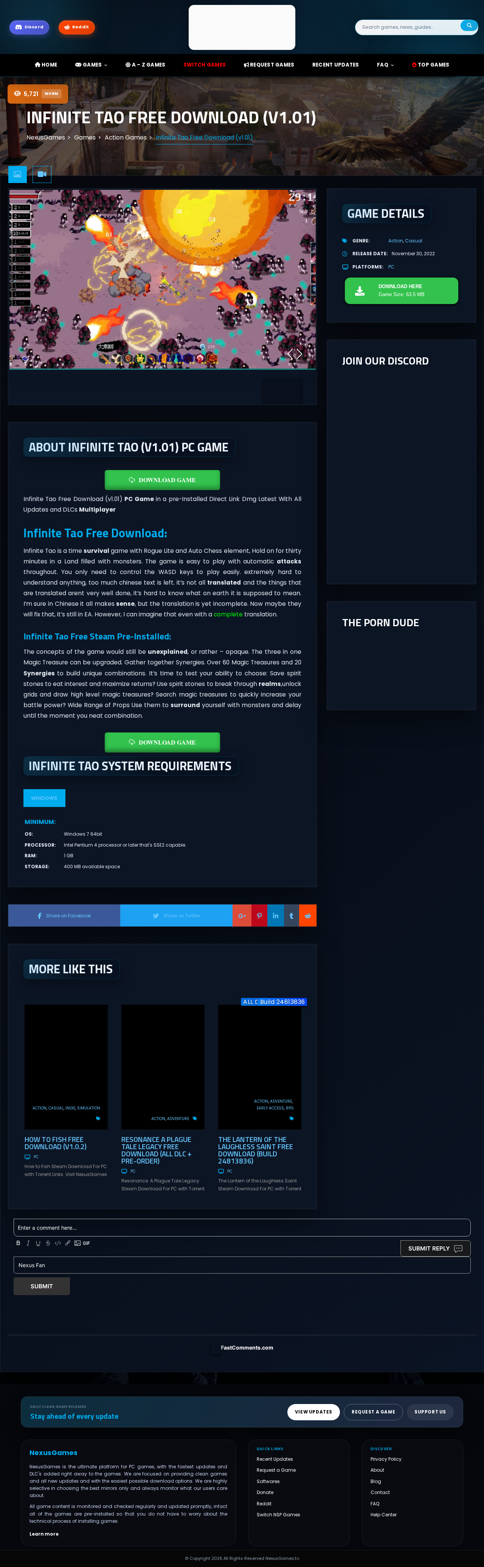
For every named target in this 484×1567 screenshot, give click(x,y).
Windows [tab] (44, 798)
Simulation (88, 1108)
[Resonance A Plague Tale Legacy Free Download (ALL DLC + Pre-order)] (163, 1067)
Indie (70, 1108)
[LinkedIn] (275, 915)
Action (40, 1108)
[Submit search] (469, 25)
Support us (430, 1412)
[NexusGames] (242, 27)
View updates (313, 1412)
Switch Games (204, 64)
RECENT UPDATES (335, 64)
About (377, 1470)
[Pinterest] (259, 915)
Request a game (373, 1412)
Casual (56, 1108)
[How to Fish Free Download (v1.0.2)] (66, 1067)
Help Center (384, 1514)
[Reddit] (307, 915)
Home (48, 64)
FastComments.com (247, 1347)
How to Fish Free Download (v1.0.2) (56, 1143)
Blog (376, 1481)
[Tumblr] (291, 915)
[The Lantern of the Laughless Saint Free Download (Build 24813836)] (259, 1067)
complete (228, 614)
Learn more (44, 1534)
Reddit (264, 1503)
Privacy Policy (386, 1459)
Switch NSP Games (278, 1514)
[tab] (17, 174)
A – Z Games (147, 64)
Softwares (268, 1481)
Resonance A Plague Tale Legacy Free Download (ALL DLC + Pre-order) (156, 1150)
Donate (265, 1492)
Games (92, 64)
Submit (42, 1286)
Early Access (270, 1108)
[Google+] (242, 915)
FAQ (382, 64)
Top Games (433, 64)
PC (36, 1156)
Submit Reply (429, 1248)
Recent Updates (275, 1459)
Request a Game (276, 1470)
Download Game (167, 479)
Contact (380, 1492)
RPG (290, 1108)
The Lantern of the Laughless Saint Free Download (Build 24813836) (255, 1150)
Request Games (272, 64)
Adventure (178, 1118)
